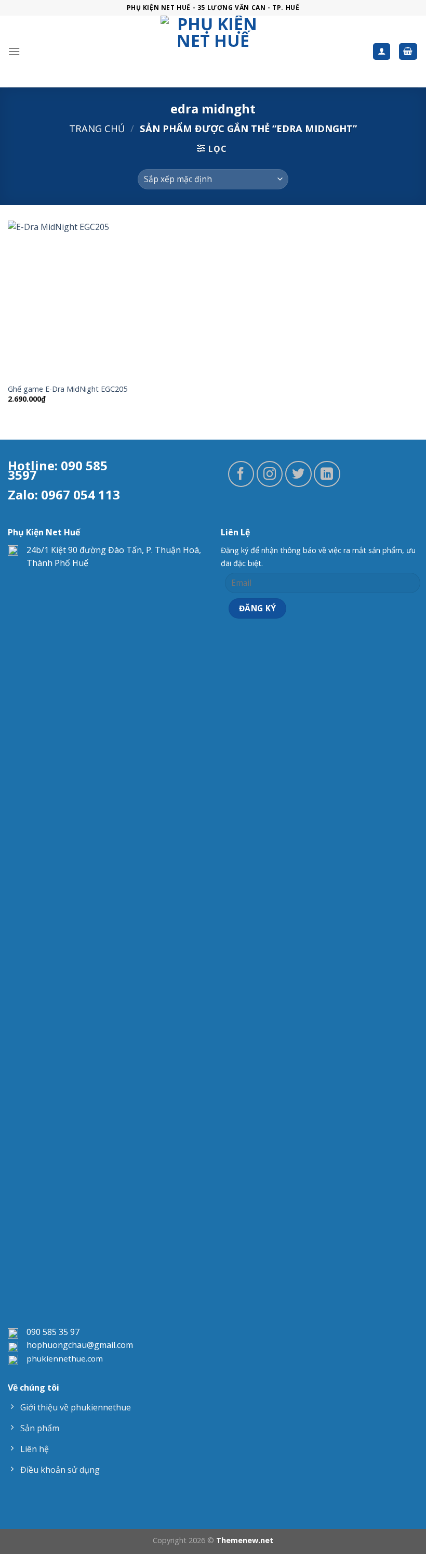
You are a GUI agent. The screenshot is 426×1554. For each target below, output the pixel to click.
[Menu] (14, 51)
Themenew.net (244, 1540)
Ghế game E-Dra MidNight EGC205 (67, 389)
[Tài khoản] (381, 51)
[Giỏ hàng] (408, 51)
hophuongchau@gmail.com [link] (79, 1345)
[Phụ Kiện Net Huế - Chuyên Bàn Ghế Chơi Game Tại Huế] (213, 51)
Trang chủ (97, 128)
